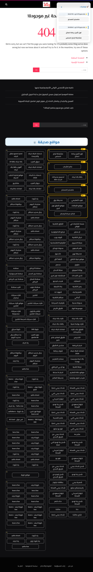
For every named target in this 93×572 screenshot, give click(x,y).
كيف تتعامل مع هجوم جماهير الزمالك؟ (58, 108)
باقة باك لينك (77, 177)
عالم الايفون (77, 248)
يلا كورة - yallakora (15, 411)
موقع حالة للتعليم (77, 372)
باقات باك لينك (58, 324)
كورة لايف (35, 437)
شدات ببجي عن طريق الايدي (58, 435)
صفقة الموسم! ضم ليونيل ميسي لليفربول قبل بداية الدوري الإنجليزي (47, 94)
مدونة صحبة (77, 303)
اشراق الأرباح (58, 308)
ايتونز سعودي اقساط (77, 406)
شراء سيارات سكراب (16, 296)
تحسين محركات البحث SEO (58, 178)
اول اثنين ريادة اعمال (77, 155)
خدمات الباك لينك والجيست (35, 155)
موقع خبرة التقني (77, 259)
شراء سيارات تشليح (35, 303)
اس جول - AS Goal (16, 419)
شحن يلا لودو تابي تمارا (58, 443)
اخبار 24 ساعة (58, 372)
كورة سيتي (15, 329)
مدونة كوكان (58, 248)
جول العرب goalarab (35, 336)
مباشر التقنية (58, 297)
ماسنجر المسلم (67, 189)
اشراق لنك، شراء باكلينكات (77, 331)
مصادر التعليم (58, 359)
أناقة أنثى (58, 259)
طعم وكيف (77, 292)
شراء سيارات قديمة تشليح (25, 319)
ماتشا (58, 509)
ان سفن (77, 231)
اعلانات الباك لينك (58, 329)
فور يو (57, 458)
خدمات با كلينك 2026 (35, 176)
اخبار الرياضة (77, 345)
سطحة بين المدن (35, 273)
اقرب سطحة (16, 287)
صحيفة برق (58, 200)
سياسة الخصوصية (31, 565)
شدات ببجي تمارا (58, 388)
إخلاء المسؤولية (59, 565)
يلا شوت (35, 198)
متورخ (77, 264)
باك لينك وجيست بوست (77, 360)
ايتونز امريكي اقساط (57, 451)
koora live (16, 395)
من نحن (70, 565)
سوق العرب (35, 161)
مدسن (58, 264)
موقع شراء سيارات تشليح (16, 304)
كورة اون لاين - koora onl (35, 413)
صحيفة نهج (77, 253)
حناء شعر (58, 501)
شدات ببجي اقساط (77, 388)
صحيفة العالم (57, 377)
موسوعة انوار (77, 308)
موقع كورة (25, 475)
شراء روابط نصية (77, 324)
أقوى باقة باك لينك (16, 168)
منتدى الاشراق (58, 345)
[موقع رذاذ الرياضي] (46, 4)
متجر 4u (77, 434)
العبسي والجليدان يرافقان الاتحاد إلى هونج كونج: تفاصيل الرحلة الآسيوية (45, 101)
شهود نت (58, 292)
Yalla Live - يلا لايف (15, 406)
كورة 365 (35, 329)
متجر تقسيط (58, 417)
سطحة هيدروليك (16, 273)
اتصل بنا (20, 565)
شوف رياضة (58, 351)
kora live (16, 432)
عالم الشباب (67, 166)
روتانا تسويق (77, 270)
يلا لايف (25, 342)
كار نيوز (58, 253)
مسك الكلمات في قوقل (77, 225)
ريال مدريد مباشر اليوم (35, 354)
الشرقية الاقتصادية (58, 242)
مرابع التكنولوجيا (58, 231)
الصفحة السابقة (77, 58)
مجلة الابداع (58, 270)
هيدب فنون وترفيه (77, 377)
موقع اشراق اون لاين (58, 207)
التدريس (77, 337)
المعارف (77, 281)
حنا (77, 509)
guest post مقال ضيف (15, 155)
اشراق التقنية (58, 223)
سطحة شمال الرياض (35, 280)
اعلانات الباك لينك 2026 (77, 352)
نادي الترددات (77, 275)
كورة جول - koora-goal (35, 388)
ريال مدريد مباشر (35, 212)
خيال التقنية (77, 237)
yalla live (25, 368)
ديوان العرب (35, 183)
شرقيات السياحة (57, 303)
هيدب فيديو (58, 281)
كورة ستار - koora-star (16, 380)
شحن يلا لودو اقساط (58, 406)
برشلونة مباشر (16, 204)
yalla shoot (16, 198)
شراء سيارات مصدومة (16, 312)
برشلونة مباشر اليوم (16, 354)
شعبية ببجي (77, 482)
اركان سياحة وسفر (67, 213)
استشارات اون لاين (58, 275)
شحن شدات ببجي (77, 466)
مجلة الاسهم (77, 242)
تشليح (35, 295)
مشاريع (16, 183)
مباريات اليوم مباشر (35, 205)
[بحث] (6, 4)
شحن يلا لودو (77, 474)
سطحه (16, 268)
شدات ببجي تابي (57, 393)
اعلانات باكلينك (16, 188)
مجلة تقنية (77, 367)
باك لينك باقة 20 (15, 161)
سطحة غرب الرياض (16, 279)
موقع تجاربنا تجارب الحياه (16, 176)
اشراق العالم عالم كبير (58, 339)
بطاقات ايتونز (58, 482)
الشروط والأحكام (45, 565)
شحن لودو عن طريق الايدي (58, 475)
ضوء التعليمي (77, 200)
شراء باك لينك (77, 318)
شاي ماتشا (77, 514)
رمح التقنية (77, 286)
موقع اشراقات (77, 205)
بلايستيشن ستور (77, 487)
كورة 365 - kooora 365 (35, 421)
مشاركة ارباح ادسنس (58, 155)
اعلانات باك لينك (35, 188)
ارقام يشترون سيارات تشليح (35, 312)
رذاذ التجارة (58, 286)
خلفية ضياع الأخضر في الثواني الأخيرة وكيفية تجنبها (54, 87)
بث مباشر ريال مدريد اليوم (15, 336)
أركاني (77, 297)
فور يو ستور (58, 428)
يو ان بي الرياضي (58, 367)
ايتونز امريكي (57, 398)
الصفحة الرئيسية (77, 62)
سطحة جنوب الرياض (35, 288)
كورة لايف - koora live (35, 508)
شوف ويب (58, 237)
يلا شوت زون (35, 541)
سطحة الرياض (35, 268)
